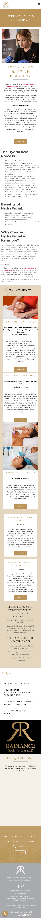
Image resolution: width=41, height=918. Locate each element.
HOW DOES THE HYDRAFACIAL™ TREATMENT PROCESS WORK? (17, 692)
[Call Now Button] (5, 913)
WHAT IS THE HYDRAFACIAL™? (18, 683)
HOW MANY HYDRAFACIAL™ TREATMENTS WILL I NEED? (17, 703)
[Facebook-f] (18, 886)
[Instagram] (22, 886)
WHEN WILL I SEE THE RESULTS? (14, 712)
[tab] (20, 683)
